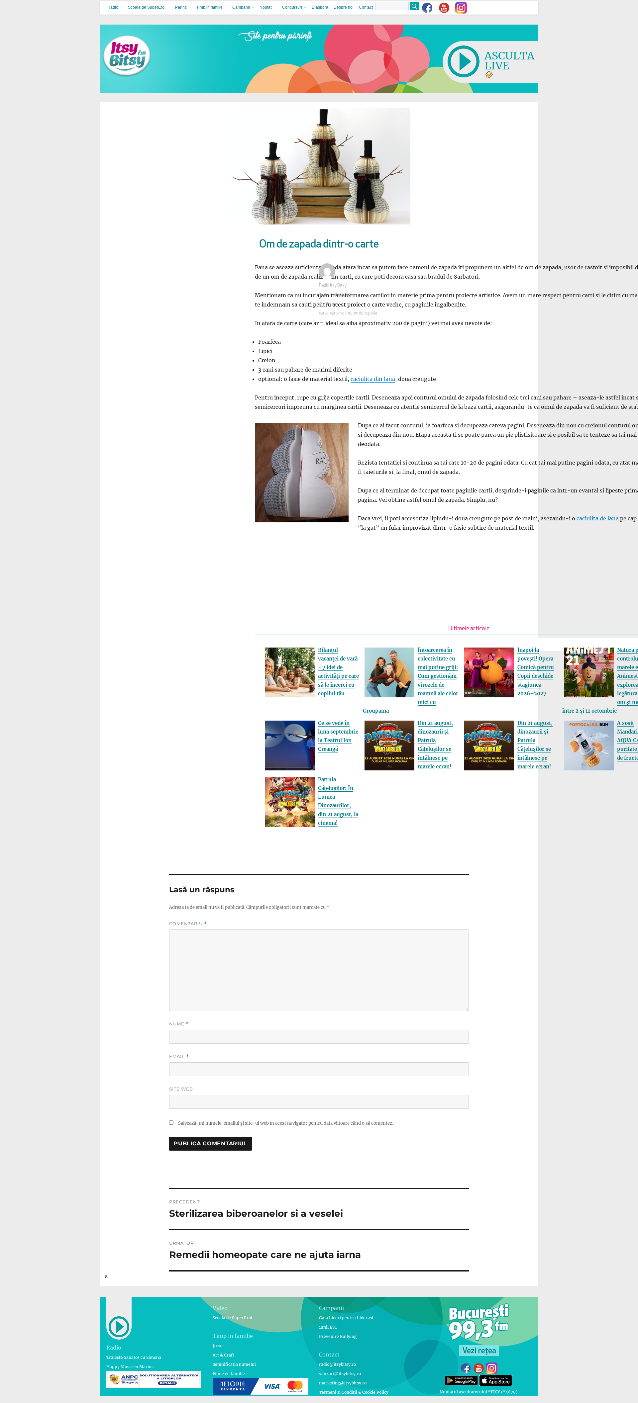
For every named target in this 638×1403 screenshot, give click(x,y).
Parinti (181, 7)
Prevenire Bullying (338, 1336)
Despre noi (344, 7)
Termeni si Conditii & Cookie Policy (353, 1392)
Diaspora (320, 7)
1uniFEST (328, 1327)
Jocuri (219, 1345)
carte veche (340, 313)
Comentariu (188, 923)
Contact (366, 7)
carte (324, 313)
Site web (181, 1089)
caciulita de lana (598, 518)
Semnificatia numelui (234, 1364)
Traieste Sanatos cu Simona (133, 1357)
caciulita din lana (373, 379)
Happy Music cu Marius (130, 1366)
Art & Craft (329, 304)
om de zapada (365, 313)
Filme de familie (229, 1373)
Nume (179, 1024)
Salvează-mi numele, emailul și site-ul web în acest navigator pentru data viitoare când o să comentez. (285, 1123)
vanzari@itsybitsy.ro (340, 1373)
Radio (112, 7)
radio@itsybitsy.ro (337, 1364)
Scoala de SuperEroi (146, 7)
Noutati (266, 7)
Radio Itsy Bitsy (333, 285)
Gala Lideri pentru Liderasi (346, 1317)
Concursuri (292, 7)
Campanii (241, 7)
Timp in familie (209, 7)
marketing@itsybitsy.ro (343, 1382)
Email (179, 1056)
